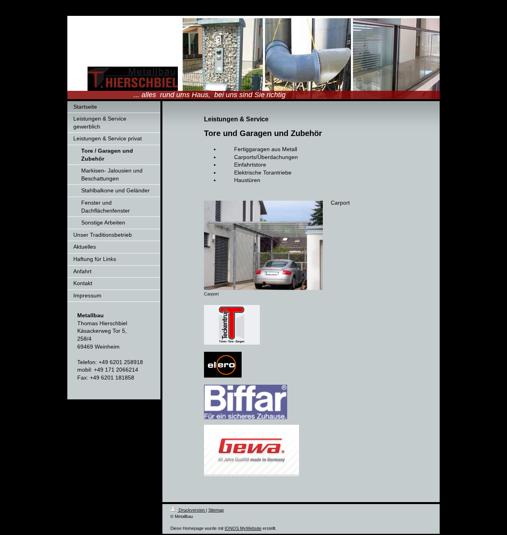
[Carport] (263, 245)
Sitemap (216, 510)
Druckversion (191, 510)
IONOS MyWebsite (243, 528)
